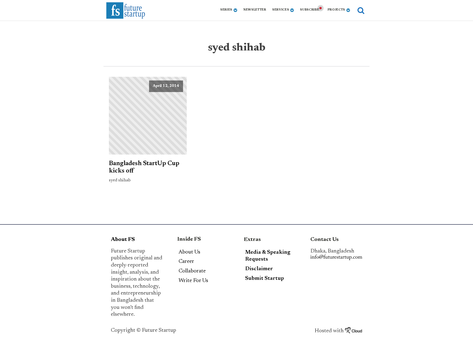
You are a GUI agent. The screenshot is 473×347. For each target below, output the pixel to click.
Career (186, 261)
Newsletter (254, 9)
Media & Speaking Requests (267, 256)
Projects (336, 9)
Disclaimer (259, 269)
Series (226, 9)
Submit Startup (264, 278)
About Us (189, 252)
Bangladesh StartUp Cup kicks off (144, 167)
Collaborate (192, 271)
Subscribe (309, 9)
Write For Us (193, 281)
